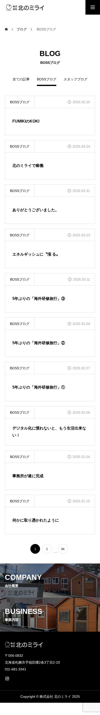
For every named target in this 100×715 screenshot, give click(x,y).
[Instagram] (7, 678)
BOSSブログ (19, 102)
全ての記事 (21, 79)
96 (63, 549)
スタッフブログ (75, 79)
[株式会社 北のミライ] (24, 7)
